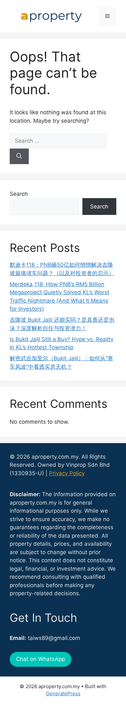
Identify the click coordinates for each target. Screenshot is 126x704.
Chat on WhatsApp (40, 659)
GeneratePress (63, 693)
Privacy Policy (67, 473)
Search (19, 194)
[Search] (19, 156)
